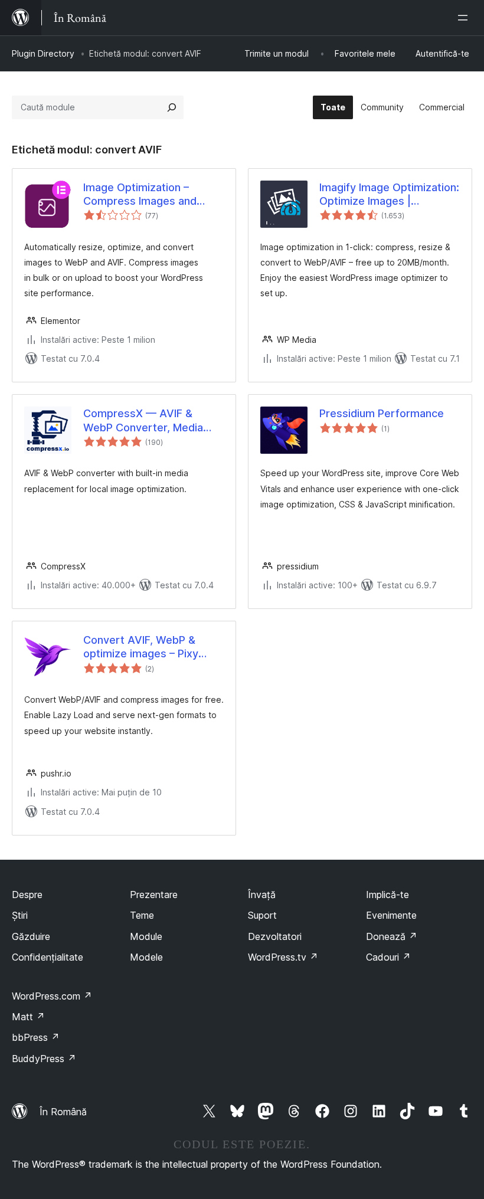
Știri (20, 915)
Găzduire (31, 936)
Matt (28, 1017)
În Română (63, 1112)
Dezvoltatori (275, 936)
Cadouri (388, 957)
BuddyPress (44, 1058)
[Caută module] (172, 107)
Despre (27, 894)
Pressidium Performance (381, 413)
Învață (262, 894)
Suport (262, 915)
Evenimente (391, 915)
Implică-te (387, 894)
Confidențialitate (47, 957)
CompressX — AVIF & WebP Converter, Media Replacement (143, 420)
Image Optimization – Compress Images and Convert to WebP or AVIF (146, 194)
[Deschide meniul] (465, 17)
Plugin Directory (43, 53)
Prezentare (154, 894)
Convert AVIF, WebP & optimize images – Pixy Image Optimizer (140, 647)
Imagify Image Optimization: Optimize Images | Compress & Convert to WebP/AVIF (389, 194)
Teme (142, 915)
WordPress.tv (283, 957)
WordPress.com (52, 996)
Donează (391, 936)
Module (146, 936)
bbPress (36, 1037)
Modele (146, 957)
